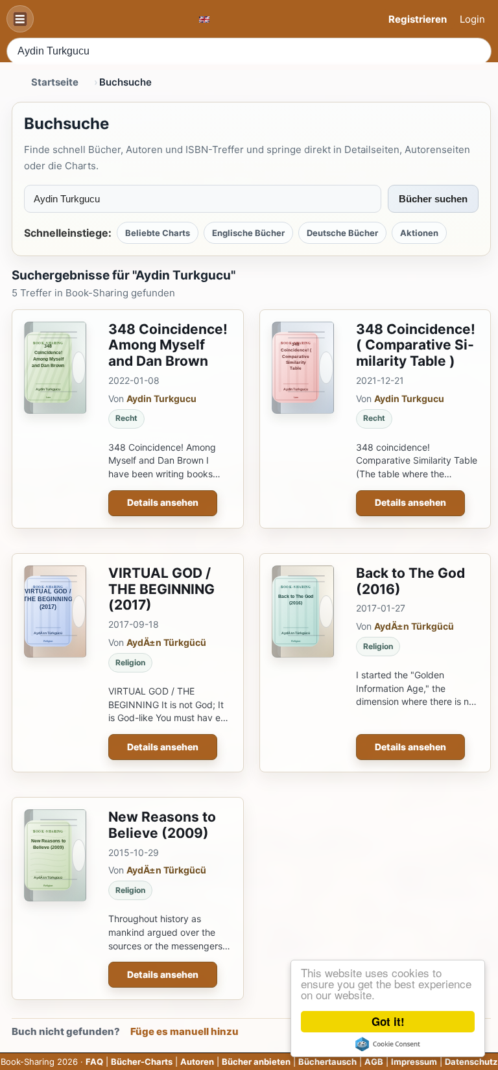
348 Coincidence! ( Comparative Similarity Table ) (415, 345)
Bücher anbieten (256, 1061)
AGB (373, 1061)
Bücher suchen (433, 198)
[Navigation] (20, 18)
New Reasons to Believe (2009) (162, 825)
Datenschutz (471, 1061)
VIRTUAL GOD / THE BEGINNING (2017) (161, 589)
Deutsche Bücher (342, 233)
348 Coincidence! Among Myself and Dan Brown (168, 345)
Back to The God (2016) (410, 581)
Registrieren (417, 19)
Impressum (414, 1061)
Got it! (388, 1021)
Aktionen (419, 233)
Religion (130, 662)
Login (472, 19)
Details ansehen (162, 502)
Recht (126, 418)
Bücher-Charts (141, 1061)
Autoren (197, 1061)
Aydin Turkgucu (161, 398)
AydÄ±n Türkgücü (166, 642)
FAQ (94, 1061)
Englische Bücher (248, 233)
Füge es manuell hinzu (184, 1031)
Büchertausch (327, 1061)
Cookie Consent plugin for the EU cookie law (387, 1044)
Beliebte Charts (157, 233)
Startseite (54, 82)
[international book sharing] (204, 19)
